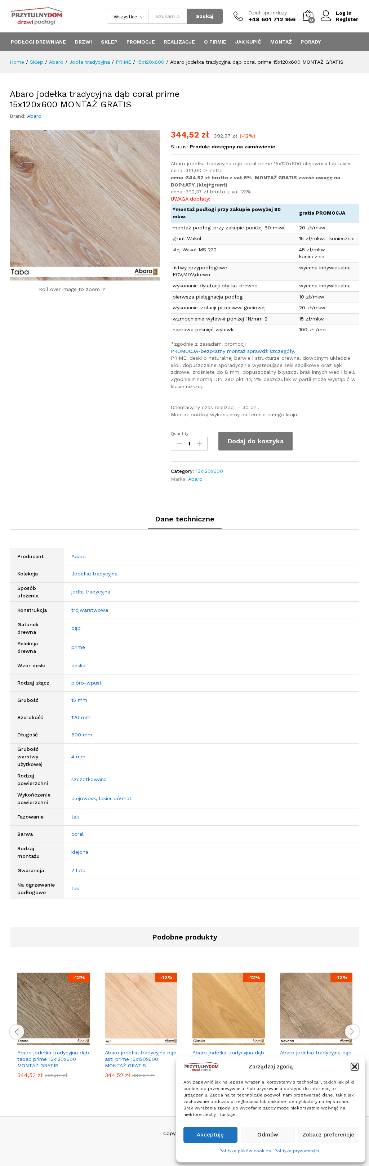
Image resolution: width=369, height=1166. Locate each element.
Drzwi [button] (83, 41)
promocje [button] (140, 41)
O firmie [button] (215, 41)
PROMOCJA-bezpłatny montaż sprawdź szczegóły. (233, 351)
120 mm (80, 717)
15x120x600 (209, 471)
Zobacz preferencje (328, 1134)
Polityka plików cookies (245, 1150)
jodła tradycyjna (90, 592)
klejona (79, 852)
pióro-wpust (86, 683)
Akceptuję (210, 1134)
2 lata (78, 870)
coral (77, 834)
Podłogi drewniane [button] (38, 41)
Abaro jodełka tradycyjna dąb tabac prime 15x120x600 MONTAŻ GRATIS (53, 1059)
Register (347, 19)
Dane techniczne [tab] (184, 519)
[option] (53, 1031)
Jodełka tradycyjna (94, 574)
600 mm (81, 734)
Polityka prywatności (297, 1150)
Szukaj (204, 16)
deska (78, 665)
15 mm (79, 700)
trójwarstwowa (89, 610)
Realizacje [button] (179, 41)
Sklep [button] (109, 41)
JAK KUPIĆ (248, 41)
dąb (76, 628)
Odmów (267, 1134)
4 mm (78, 756)
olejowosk (83, 798)
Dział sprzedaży (267, 12)
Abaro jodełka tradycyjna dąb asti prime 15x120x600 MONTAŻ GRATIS (141, 1059)
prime (78, 647)
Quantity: (180, 433)
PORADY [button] (311, 41)
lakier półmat (115, 798)
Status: (179, 146)
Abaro (34, 116)
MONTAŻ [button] (281, 41)
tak (75, 817)
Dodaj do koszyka (255, 441)
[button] (354, 1066)
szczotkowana (89, 779)
